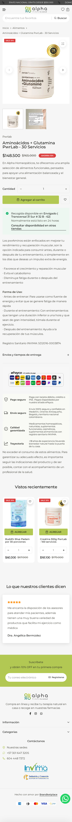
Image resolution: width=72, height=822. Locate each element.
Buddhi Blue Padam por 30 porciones (17, 540)
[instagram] (35, 713)
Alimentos (19, 28)
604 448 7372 (16, 758)
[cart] (67, 9)
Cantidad (9, 188)
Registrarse (58, 677)
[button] (4, 9)
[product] (62, 43)
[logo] (36, 9)
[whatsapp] (41, 713)
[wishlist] (62, 9)
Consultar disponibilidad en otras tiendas (33, 227)
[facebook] (30, 713)
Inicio (6, 28)
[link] (19, 513)
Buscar (62, 18)
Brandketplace (48, 794)
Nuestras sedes (17, 747)
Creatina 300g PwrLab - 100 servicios (53, 540)
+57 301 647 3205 (18, 753)
